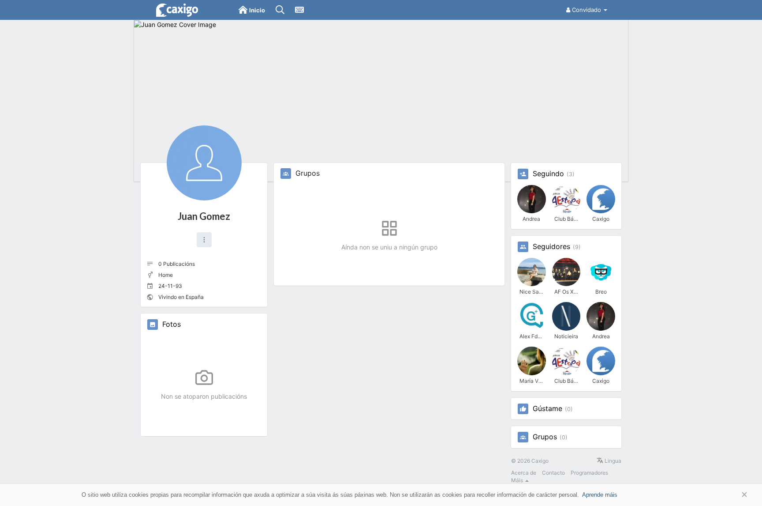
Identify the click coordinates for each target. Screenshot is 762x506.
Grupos (545, 437)
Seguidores (551, 247)
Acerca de (523, 472)
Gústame (547, 409)
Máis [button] (517, 480)
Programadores (589, 472)
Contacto (553, 472)
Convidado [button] (586, 9)
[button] (204, 239)
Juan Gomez (204, 216)
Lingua (612, 460)
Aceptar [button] (731, 494)
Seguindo (548, 174)
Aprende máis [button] (599, 494)
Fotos (171, 325)
